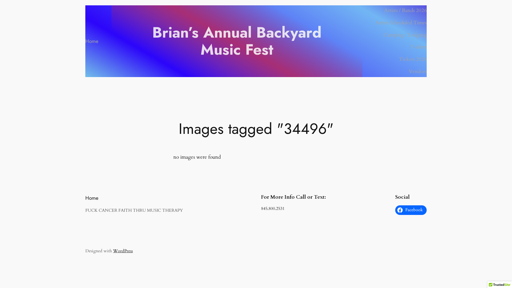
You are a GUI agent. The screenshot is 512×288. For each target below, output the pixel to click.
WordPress (123, 251)
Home (91, 41)
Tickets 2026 (413, 59)
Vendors (418, 71)
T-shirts (418, 46)
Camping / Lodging (405, 34)
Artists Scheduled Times (401, 22)
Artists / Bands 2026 (405, 10)
